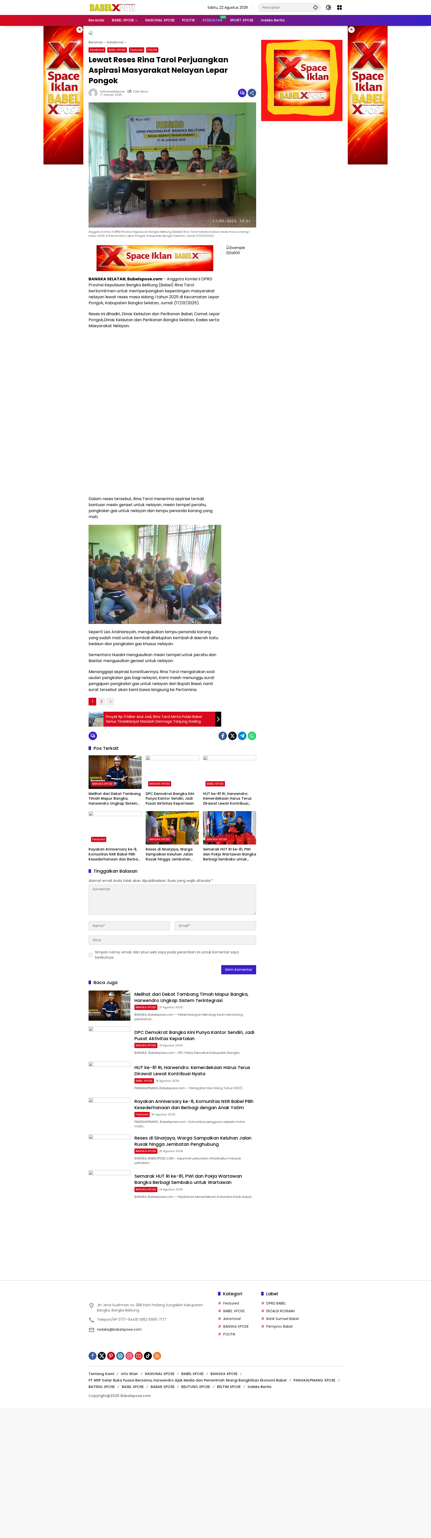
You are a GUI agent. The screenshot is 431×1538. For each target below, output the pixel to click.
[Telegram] (242, 732)
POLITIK (152, 46)
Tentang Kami (101, 1369)
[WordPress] (120, 1352)
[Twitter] (232, 732)
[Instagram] (129, 1352)
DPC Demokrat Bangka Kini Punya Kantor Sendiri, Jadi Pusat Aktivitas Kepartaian (170, 794)
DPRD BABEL (276, 1299)
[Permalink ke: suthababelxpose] (94, 88)
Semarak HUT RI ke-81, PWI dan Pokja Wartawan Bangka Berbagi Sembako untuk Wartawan (229, 850)
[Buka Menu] (339, 7)
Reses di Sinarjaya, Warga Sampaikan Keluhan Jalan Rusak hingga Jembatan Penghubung (169, 850)
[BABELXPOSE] (112, 7)
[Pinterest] (111, 1352)
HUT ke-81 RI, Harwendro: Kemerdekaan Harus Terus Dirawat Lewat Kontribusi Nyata (227, 794)
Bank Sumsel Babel (282, 1314)
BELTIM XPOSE (229, 1382)
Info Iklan (129, 1369)
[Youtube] (139, 1352)
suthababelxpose (112, 87)
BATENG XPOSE (102, 1382)
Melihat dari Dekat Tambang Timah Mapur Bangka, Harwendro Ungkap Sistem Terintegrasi (115, 794)
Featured (136, 46)
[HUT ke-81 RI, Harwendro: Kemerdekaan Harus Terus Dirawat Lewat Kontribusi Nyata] (229, 768)
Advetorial (97, 46)
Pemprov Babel (279, 1322)
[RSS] (157, 1352)
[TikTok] (148, 1352)
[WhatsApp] (252, 732)
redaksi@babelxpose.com (119, 1325)
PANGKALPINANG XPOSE (314, 1376)
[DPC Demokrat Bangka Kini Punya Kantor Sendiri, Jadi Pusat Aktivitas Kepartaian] (172, 768)
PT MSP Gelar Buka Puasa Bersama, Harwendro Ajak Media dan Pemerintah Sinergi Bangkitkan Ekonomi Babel (188, 1376)
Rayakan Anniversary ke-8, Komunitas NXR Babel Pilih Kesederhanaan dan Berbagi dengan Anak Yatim (115, 850)
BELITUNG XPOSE (195, 1382)
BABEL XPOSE (215, 780)
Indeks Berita (259, 1382)
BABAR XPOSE (162, 1382)
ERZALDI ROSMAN (280, 1307)
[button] (316, 7)
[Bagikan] (252, 89)
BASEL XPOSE (117, 46)
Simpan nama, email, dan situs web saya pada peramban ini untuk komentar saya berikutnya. (167, 951)
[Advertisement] (301, 153)
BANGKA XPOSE (102, 780)
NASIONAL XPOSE (159, 1369)
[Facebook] (222, 732)
